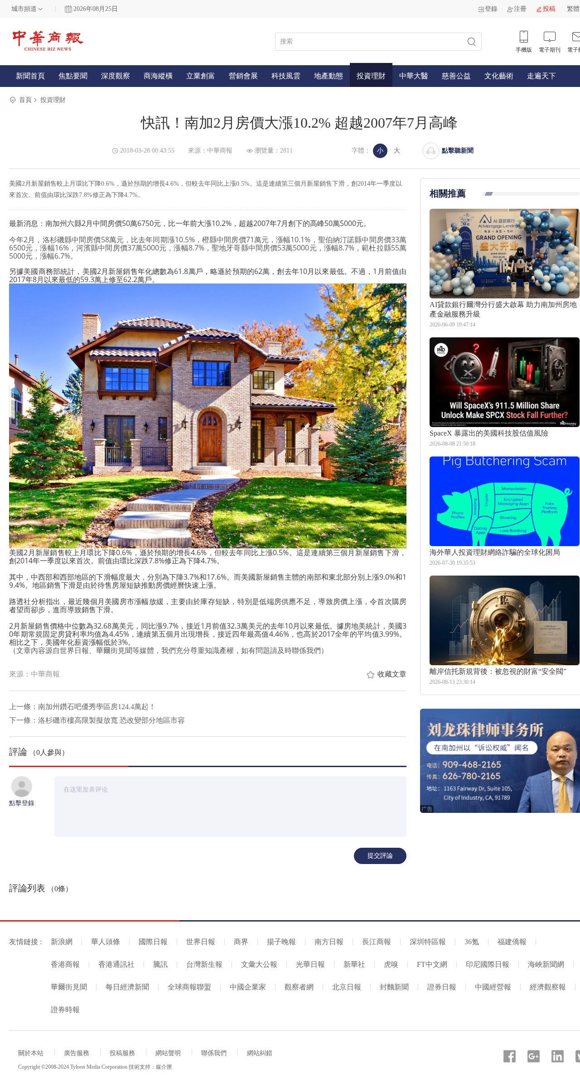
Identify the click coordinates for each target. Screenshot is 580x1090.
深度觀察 (115, 76)
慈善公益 (456, 76)
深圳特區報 (428, 942)
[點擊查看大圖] (207, 415)
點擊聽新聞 (458, 150)
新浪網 (61, 942)
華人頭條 (105, 942)
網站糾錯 (259, 1053)
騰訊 (160, 964)
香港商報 (65, 964)
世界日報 (200, 942)
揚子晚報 (281, 942)
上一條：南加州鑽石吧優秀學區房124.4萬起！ (82, 707)
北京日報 (346, 987)
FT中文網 (432, 964)
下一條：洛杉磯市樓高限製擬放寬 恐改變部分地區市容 (97, 720)
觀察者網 (299, 987)
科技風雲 (285, 76)
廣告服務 (76, 1053)
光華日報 (310, 964)
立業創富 (200, 76)
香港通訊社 (116, 964)
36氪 (471, 942)
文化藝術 (498, 76)
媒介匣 (164, 1067)
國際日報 (153, 942)
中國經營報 (493, 987)
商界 (241, 942)
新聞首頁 (30, 76)
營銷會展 (243, 76)
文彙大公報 (259, 964)
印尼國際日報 (487, 964)
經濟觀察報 (548, 987)
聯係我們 (214, 1053)
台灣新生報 (204, 964)
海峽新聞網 (546, 964)
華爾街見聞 (69, 987)
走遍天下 (541, 76)
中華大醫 (413, 76)
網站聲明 (168, 1053)
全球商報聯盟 (189, 987)
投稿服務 (122, 1053)
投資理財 (371, 76)
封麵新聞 (394, 987)
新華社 (354, 964)
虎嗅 (391, 964)
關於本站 (31, 1053)
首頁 (25, 99)
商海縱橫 (158, 76)
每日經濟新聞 (127, 987)
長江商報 (376, 942)
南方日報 (328, 942)
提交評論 (380, 855)
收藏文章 (391, 674)
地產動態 (328, 76)
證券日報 (441, 987)
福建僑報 (512, 942)
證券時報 (65, 1009)
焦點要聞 (72, 76)
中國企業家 (248, 987)
